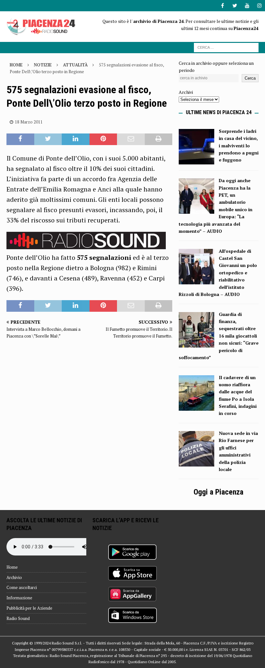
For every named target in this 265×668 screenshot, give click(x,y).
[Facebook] (222, 5)
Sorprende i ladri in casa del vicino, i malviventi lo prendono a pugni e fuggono (239, 145)
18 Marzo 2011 (29, 122)
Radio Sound (18, 618)
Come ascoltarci (21, 587)
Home (12, 567)
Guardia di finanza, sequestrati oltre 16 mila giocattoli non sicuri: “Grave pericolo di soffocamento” (219, 335)
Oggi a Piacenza (218, 491)
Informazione (19, 598)
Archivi (186, 92)
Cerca (250, 78)
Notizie (43, 65)
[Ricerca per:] (226, 47)
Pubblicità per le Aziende (29, 608)
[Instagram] (259, 5)
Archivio (14, 577)
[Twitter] (234, 5)
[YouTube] (247, 5)
